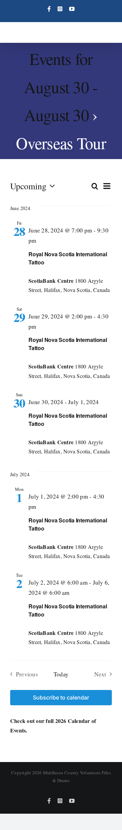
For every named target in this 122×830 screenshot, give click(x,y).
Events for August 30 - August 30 (61, 86)
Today (61, 674)
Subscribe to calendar (61, 697)
